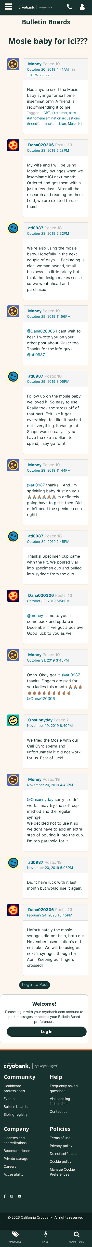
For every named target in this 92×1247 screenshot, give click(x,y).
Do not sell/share (63, 1153)
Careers (10, 1166)
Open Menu (8, 6)
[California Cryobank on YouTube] (19, 1196)
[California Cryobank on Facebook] (5, 1196)
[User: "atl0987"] (14, 228)
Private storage (16, 1158)
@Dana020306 (41, 331)
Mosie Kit (75, 123)
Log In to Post (35, 984)
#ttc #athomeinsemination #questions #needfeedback (53, 118)
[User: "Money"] (14, 64)
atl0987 (35, 227)
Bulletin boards (15, 1106)
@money (35, 615)
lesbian (60, 123)
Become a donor (17, 1150)
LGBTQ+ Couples (38, 75)
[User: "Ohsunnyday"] (14, 720)
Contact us (58, 1111)
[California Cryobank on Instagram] (11, 1196)
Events (9, 1099)
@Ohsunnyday (40, 799)
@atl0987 (36, 354)
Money (34, 63)
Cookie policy (60, 1161)
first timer (59, 113)
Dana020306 (41, 144)
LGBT (45, 113)
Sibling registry (16, 1114)
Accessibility (14, 1174)
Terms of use (60, 1138)
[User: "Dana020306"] (14, 145)
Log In (47, 1031)
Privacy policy (61, 1146)
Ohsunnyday (40, 719)
